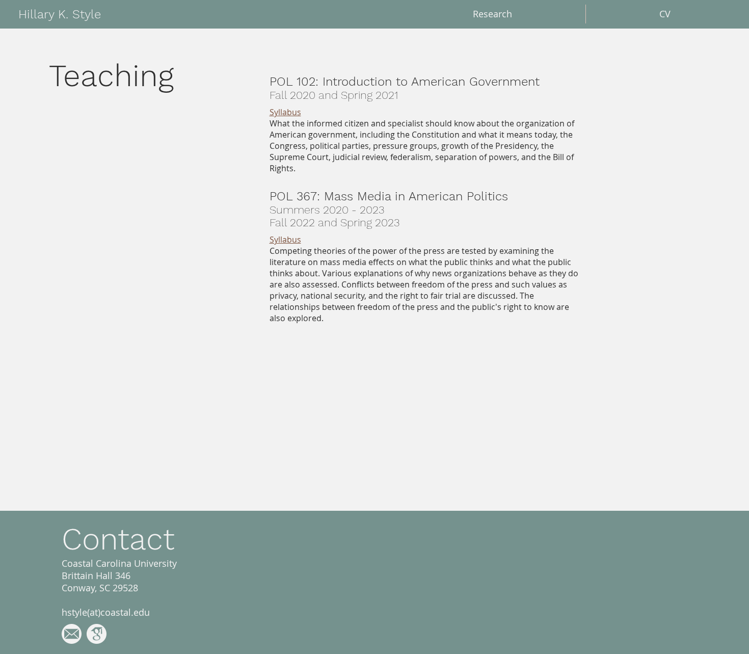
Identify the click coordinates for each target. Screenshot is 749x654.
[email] (72, 634)
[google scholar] (96, 634)
